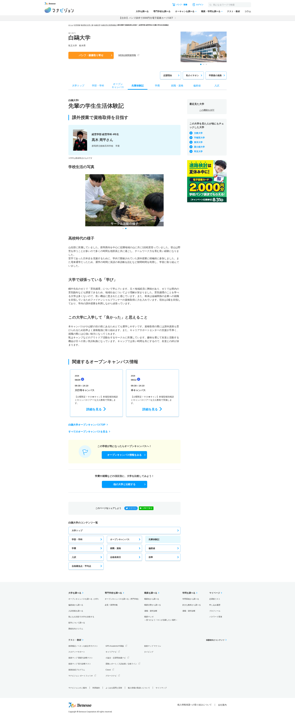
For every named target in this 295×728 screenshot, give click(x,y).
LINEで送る (147, 508)
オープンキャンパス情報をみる (124, 455)
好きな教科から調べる (191, 605)
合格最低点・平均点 (81, 566)
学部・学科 (77, 539)
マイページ (214, 593)
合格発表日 (115, 557)
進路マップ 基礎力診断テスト (80, 658)
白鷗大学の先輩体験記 (109, 25)
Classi (108, 670)
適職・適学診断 (150, 611)
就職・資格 (115, 548)
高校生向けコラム (75, 629)
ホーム (70, 25)
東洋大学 (198, 142)
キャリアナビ (111, 652)
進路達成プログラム (76, 670)
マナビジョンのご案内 (77, 688)
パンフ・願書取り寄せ (91, 55)
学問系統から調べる (190, 599)
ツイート (132, 508)
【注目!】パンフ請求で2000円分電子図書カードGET (146, 18)
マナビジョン (59, 10)
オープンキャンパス (120, 539)
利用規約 (96, 688)
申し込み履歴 (214, 605)
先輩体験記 (154, 539)
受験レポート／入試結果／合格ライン (121, 664)
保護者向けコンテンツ (215, 640)
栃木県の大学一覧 (87, 25)
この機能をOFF (206, 110)
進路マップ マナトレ (152, 646)
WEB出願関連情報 (127, 55)
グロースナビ (111, 676)
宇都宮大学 (199, 138)
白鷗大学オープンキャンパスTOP (86, 424)
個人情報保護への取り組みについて (194, 704)
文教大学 (198, 133)
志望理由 (167, 75)
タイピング (148, 652)
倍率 (151, 557)
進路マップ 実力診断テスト (79, 664)
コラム (248, 11)
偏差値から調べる (75, 605)
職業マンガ (160, 618)
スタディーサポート (76, 652)
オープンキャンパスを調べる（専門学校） (122, 599)
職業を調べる (150, 593)
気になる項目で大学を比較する (81, 617)
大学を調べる (142, 11)
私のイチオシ (192, 75)
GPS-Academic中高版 (115, 646)
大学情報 (77, 25)
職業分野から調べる (152, 605)
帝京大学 (198, 151)
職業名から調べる (151, 599)
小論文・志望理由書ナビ (116, 658)
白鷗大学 (97, 25)
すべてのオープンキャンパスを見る (88, 431)
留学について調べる (76, 623)
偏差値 (152, 548)
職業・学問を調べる (210, 11)
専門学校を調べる (162, 11)
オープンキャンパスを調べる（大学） (84, 599)
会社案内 (222, 705)
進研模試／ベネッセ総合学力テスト (83, 646)
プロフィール (214, 611)
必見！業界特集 (111, 605)
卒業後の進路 (215, 75)
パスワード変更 (215, 617)
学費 (74, 548)
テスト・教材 (233, 11)
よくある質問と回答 (114, 688)
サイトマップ (161, 688)
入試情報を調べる (75, 611)
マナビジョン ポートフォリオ (80, 676)
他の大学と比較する (124, 484)
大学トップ (77, 530)
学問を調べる (188, 593)
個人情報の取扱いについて (139, 688)
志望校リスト (214, 599)
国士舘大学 (199, 147)
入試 (74, 557)
